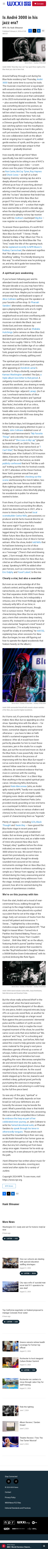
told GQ (40, 630)
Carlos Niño (21, 515)
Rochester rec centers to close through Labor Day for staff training (32, 1382)
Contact (8, 1492)
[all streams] (44, 1546)
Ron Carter (10, 171)
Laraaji (33, 391)
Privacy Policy (10, 1497)
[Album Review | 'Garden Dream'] (10, 1426)
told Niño (36, 542)
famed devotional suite (22, 1125)
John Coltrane (16, 430)
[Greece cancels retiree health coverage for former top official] (10, 1346)
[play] (3, 1546)
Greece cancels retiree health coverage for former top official (32, 1345)
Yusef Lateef (24, 572)
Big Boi (38, 218)
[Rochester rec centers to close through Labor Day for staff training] (10, 1383)
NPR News (9, 1186)
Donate (40, 4)
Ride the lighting (27, 1407)
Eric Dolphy (7, 572)
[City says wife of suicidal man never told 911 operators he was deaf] (10, 1286)
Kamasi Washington (12, 374)
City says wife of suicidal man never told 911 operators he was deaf (33, 1285)
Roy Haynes (36, 171)
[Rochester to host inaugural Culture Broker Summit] (10, 1362)
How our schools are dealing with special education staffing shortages (32, 1262)
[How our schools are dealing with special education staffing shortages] (10, 1263)
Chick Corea (12, 174)
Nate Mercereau (19, 786)
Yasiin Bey (20, 825)
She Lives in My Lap (25, 440)
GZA (33, 822)
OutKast (19, 218)
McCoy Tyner (22, 171)
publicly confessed (11, 463)
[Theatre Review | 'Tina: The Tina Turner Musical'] (10, 1442)
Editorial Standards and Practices (18, 1508)
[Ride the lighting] (10, 1411)
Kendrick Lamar (28, 368)
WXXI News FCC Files (13, 1503)
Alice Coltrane (9, 299)
